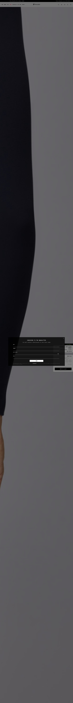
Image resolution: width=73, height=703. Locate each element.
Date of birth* (15, 352)
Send (36, 360)
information (34, 363)
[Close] (63, 338)
